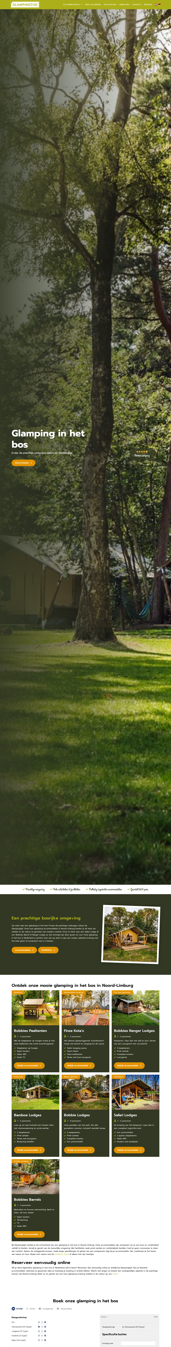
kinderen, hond (62, 1254)
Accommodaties (71, 4)
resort (115, 1274)
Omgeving (124, 4)
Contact (136, 4)
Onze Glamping (93, 4)
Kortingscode (107, 1343)
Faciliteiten (110, 4)
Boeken (148, 4)
